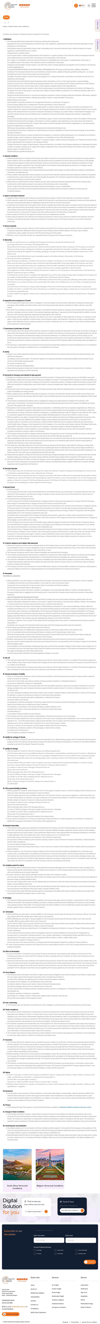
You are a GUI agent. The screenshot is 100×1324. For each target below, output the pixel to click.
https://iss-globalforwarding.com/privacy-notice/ (75, 1107)
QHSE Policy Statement (38, 1312)
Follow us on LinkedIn (12, 1314)
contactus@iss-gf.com (8, 1300)
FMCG (83, 1300)
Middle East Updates (37, 1293)
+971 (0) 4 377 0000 (7, 1302)
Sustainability (35, 1297)
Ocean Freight (56, 1289)
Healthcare (84, 1289)
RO (82, 5)
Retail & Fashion (86, 1307)
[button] (89, 6)
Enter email (70, 1235)
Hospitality (84, 1296)
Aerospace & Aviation (59, 1307)
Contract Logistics (58, 1300)
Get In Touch (97, 25)
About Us (34, 1289)
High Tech (84, 1292)
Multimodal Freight (58, 1296)
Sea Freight (39, 1250)
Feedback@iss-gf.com (18, 1306)
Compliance (34, 1308)
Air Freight (39, 1253)
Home (5, 26)
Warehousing (60, 1250)
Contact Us (34, 1304)
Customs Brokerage (82, 1250)
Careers (33, 1301)
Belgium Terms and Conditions (50, 1186)
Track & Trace (97, 45)
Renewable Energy (87, 1303)
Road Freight (60, 1253)
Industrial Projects (82, 1253)
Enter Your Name (39, 1235)
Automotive (84, 1285)
